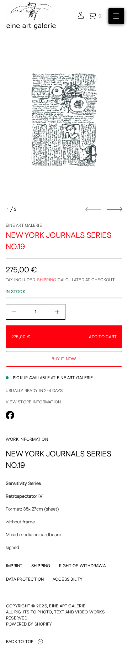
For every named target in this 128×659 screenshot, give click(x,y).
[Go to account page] (80, 18)
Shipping (46, 280)
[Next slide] (114, 209)
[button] (95, 16)
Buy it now (64, 359)
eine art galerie (24, 226)
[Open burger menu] (116, 16)
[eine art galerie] (31, 16)
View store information (33, 402)
